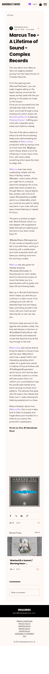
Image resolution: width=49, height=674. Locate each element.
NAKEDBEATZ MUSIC (11, 4)
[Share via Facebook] (10, 516)
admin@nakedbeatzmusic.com (24, 613)
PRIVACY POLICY (24, 624)
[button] (40, 4)
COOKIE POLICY (24, 631)
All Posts (10, 15)
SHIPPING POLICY (24, 626)
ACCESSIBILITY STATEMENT (24, 634)
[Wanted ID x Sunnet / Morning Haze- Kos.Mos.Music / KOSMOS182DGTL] (24, 546)
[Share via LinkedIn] (22, 516)
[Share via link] (27, 516)
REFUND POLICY (24, 629)
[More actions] (38, 28)
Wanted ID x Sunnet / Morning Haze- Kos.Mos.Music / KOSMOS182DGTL (21, 562)
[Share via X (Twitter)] (16, 516)
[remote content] (24, 456)
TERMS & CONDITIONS (24, 621)
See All (37, 532)
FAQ (24, 636)
